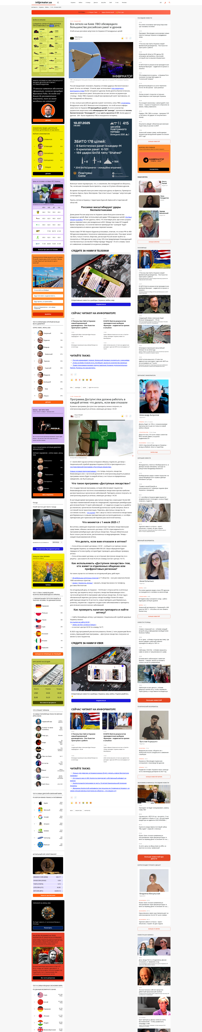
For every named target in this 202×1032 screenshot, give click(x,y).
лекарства (78, 810)
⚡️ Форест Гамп (92, 12)
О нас (117, 2)
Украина (73, 2)
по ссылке (91, 513)
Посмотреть (48, 928)
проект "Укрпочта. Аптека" (82, 583)
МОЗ (71, 810)
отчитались (125, 103)
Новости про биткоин (48, 895)
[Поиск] (169, 2)
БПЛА (84, 387)
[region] (48, 546)
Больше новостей (154, 141)
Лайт (110, 2)
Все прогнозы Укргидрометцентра (47, 549)
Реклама (124, 2)
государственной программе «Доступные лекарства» (90, 467)
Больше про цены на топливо (48, 249)
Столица (88, 2)
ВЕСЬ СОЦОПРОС (48, 495)
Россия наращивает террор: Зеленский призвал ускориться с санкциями (100, 360)
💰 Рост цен (120, 12)
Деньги (96, 2)
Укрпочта (87, 810)
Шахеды (77, 387)
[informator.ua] (44, 2)
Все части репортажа (48, 978)
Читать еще (154, 452)
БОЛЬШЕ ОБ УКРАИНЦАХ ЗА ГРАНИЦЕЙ (48, 654)
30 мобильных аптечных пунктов (85, 578)
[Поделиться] (126, 38)
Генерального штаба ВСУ (51, 74)
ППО (71, 387)
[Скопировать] (130, 38)
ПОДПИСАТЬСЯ (101, 304)
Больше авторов (154, 242)
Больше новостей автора (154, 777)
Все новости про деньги (48, 702)
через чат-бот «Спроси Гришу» (84, 625)
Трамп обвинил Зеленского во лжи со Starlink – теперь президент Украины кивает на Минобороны (116, 336)
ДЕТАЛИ (48, 120)
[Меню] (58, 2)
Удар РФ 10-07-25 (93, 387)
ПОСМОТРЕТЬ (154, 169)
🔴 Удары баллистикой (107, 12)
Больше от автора (154, 929)
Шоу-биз (103, 2)
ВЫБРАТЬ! (48, 314)
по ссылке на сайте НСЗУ (79, 622)
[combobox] (57, 542)
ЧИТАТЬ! (48, 585)
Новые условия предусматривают (83, 471)
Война (80, 2)
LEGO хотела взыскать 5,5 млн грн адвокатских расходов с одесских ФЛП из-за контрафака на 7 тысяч (117, 347)
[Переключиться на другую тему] (165, 2)
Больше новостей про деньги (153, 858)
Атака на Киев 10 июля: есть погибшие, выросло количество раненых (99, 363)
